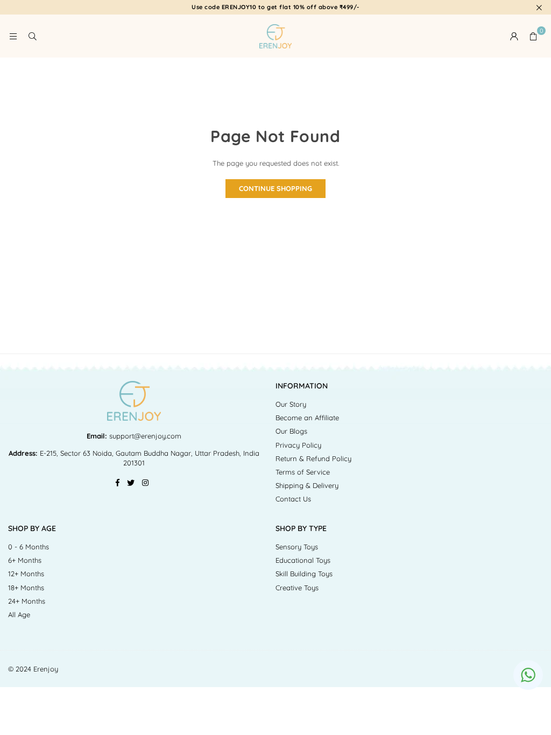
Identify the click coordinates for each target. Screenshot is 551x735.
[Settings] (514, 36)
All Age (19, 614)
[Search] (32, 36)
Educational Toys (303, 560)
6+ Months (24, 560)
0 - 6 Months (28, 546)
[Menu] (13, 36)
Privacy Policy (298, 445)
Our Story (291, 404)
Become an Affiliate (307, 417)
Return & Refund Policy (313, 458)
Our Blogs (291, 431)
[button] (533, 36)
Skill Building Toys (304, 573)
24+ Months (26, 601)
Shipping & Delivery (307, 485)
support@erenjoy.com (144, 436)
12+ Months (26, 573)
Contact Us (293, 498)
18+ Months (26, 587)
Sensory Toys (297, 546)
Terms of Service (303, 472)
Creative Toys (297, 587)
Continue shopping (275, 188)
